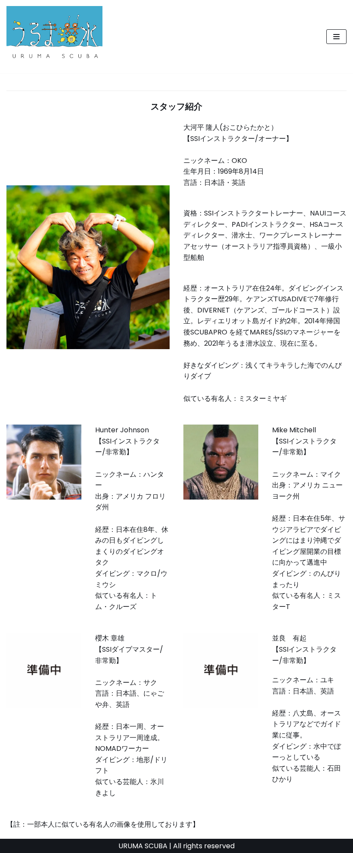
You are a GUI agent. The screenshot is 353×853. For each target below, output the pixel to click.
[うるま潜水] (54, 36)
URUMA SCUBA (142, 846)
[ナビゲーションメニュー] (336, 36)
